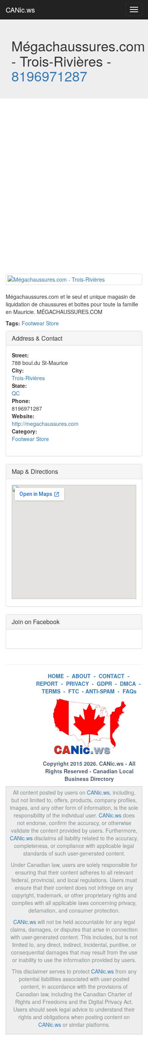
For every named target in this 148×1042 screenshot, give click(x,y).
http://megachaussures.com (45, 423)
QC (16, 393)
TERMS (51, 691)
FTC (73, 691)
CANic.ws (20, 9)
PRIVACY (77, 683)
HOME (56, 676)
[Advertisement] (74, 188)
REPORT (47, 683)
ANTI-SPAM (100, 691)
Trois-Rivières (28, 378)
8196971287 (49, 75)
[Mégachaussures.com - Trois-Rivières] (74, 279)
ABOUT (81, 676)
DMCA (128, 683)
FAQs (130, 691)
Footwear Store (40, 323)
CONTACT (111, 676)
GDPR (104, 683)
